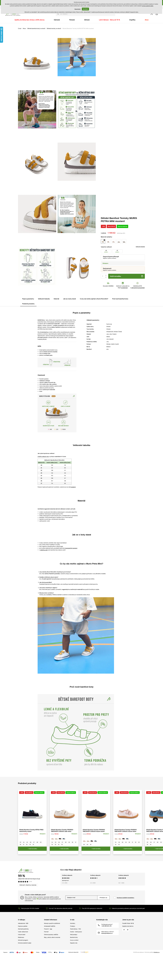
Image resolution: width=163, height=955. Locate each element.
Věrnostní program (23, 940)
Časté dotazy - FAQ (75, 929)
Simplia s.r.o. (157, 952)
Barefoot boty (74, 937)
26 (30, 842)
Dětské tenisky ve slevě (54, 28)
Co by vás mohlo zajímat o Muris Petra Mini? (94, 299)
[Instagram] (127, 929)
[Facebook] (124, 929)
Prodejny (72, 926)
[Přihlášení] (152, 14)
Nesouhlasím (78, 9)
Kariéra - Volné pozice (76, 932)
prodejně (73, 487)
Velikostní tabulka (140, 246)
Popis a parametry (28, 299)
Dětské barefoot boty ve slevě (36, 28)
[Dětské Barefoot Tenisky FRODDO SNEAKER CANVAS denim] (64, 838)
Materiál (56, 299)
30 (20, 844)
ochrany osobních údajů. (147, 6)
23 (20, 842)
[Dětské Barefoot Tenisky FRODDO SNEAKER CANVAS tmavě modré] (60, 838)
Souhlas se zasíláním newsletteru (125, 897)
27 (34, 842)
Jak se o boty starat (69, 299)
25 (27, 842)
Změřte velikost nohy (43, 456)
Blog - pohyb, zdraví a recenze (52, 937)
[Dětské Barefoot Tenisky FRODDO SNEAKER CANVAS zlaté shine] (56, 838)
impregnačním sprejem (71, 548)
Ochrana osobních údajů (24, 943)
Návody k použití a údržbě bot (52, 923)
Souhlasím (85, 9)
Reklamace (21, 937)
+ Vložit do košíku (32, 848)
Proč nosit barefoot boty (120, 299)
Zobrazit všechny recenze (28, 885)
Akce (24, 28)
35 (62, 844)
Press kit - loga (48, 929)
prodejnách (124, 288)
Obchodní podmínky (23, 929)
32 (26, 844)
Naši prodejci (73, 934)
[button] (155, 819)
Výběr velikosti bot (23, 932)
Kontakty (72, 923)
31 (23, 844)
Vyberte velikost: (106, 247)
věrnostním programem (138, 288)
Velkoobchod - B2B (23, 923)
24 (23, 842)
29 (40, 842)
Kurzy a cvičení (74, 940)
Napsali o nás (73, 943)
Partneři (46, 932)
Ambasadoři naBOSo (49, 926)
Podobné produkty (28, 304)
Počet (102, 276)
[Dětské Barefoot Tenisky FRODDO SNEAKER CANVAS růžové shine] (53, 838)
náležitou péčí (44, 550)
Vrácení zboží (21, 934)
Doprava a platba (22, 926)
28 (37, 842)
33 (30, 844)
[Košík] (157, 14)
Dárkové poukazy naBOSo (51, 934)
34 (33, 844)
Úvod (19, 28)
